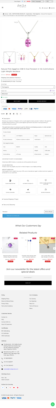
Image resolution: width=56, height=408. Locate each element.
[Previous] (1, 248)
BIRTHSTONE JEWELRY (18, 14)
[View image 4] (47, 57)
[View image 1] (9, 57)
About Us (31, 303)
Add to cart (17, 101)
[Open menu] (2, 7)
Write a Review (48, 211)
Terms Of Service (33, 306)
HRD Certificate (5, 335)
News (30, 308)
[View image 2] (22, 57)
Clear (53, 90)
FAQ (2, 319)
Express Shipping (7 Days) (10, 199)
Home (6, 14)
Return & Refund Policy (7, 301)
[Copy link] (20, 113)
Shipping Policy (5, 298)
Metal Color (4, 90)
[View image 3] (34, 57)
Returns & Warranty (9, 204)
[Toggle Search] (40, 8)
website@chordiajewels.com (11, 369)
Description (6, 118)
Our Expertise (32, 301)
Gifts (10, 14)
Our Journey (32, 298)
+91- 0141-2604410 (8, 365)
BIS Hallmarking (5, 331)
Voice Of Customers (6, 324)
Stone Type (4, 84)
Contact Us (4, 317)
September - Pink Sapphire (33, 14)
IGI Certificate (5, 333)
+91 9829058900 (8, 358)
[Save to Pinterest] (13, 113)
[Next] (54, 248)
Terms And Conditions (7, 306)
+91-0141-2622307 (8, 362)
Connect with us (5, 322)
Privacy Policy (5, 303)
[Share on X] (17, 113)
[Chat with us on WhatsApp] (53, 404)
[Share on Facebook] (10, 113)
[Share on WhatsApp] (6, 113)
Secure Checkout (41, 101)
